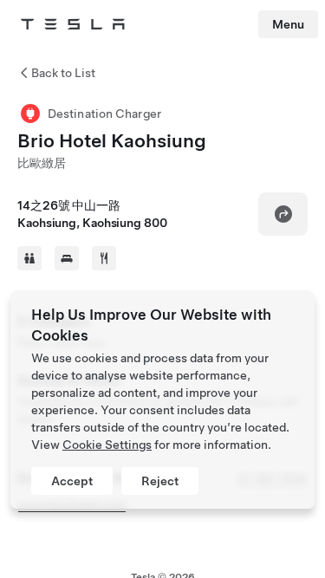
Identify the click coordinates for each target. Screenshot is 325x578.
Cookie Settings (107, 444)
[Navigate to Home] (73, 24)
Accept (72, 481)
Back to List (63, 73)
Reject (160, 481)
